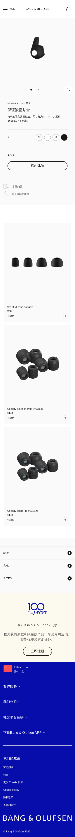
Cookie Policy (11, 790)
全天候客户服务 (20, 194)
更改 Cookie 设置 (13, 782)
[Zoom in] (68, 89)
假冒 (7, 775)
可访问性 (8, 767)
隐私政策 (8, 797)
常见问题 (17, 187)
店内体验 (37, 165)
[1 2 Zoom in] (37, 52)
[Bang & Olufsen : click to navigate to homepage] (37, 9)
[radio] (39, 137)
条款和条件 (9, 805)
